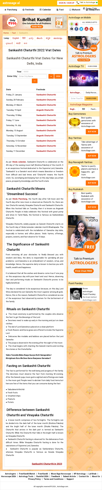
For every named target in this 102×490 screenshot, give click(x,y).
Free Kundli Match (27, 474)
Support (70, 479)
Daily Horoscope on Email (92, 93)
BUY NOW (92, 132)
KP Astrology (80, 474)
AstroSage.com (62, 486)
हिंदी (83, 109)
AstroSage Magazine (81, 104)
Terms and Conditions (54, 479)
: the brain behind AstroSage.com (90, 294)
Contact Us (84, 476)
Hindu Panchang (19, 199)
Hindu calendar (19, 162)
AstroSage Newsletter (77, 93)
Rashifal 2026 (42, 476)
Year (19, 71)
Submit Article (69, 476)
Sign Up (70, 3)
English (73, 109)
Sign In (62, 3)
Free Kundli (43, 474)
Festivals (95, 109)
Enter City (12, 76)
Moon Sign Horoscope (61, 474)
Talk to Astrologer (86, 2)
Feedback (55, 476)
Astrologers (10, 474)
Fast (14, 33)
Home (6, 33)
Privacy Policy (34, 479)
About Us (96, 476)
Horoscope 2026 (8, 476)
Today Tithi (90, 8)
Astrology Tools (26, 476)
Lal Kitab (93, 474)
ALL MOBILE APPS (89, 22)
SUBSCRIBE (92, 66)
